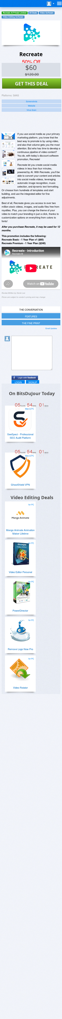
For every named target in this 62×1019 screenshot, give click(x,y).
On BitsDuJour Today (32, 393)
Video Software (46, 13)
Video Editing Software (13, 17)
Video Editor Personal (20, 572)
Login (18, 382)
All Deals (33, 13)
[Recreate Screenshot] (8, 135)
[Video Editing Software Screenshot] (8, 144)
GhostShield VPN (20, 484)
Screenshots (31, 101)
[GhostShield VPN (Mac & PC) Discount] (20, 465)
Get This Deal (31, 83)
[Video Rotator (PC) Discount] (20, 668)
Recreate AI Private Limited (14, 13)
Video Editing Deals (32, 497)
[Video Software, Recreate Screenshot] (8, 181)
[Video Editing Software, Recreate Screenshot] (8, 172)
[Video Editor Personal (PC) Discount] (20, 552)
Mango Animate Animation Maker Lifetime (20, 531)
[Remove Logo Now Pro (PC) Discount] (20, 629)
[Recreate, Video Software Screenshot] (8, 163)
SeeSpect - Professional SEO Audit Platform (20, 435)
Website (31, 105)
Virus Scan (31, 109)
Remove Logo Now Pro (20, 649)
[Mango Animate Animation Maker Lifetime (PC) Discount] (20, 514)
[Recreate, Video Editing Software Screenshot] (8, 154)
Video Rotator (20, 687)
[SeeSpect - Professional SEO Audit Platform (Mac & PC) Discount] (20, 418)
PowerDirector (20, 610)
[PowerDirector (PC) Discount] (20, 591)
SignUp (32, 382)
